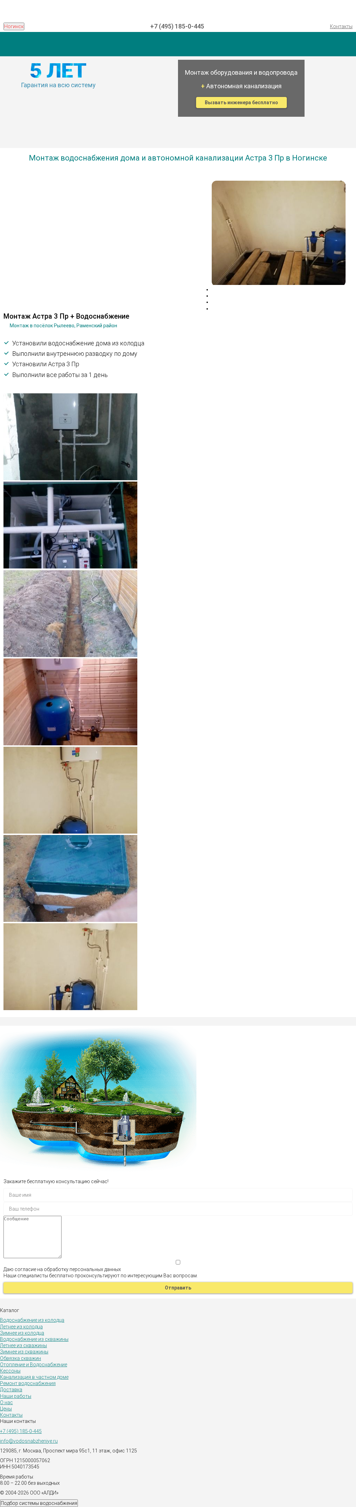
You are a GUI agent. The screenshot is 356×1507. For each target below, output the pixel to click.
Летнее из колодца (21, 1326)
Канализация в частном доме (34, 1377)
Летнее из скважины (23, 1345)
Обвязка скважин (20, 1358)
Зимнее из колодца (22, 1333)
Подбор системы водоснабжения (39, 1503)
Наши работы (15, 1396)
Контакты (341, 26)
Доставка (11, 1389)
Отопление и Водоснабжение (33, 1364)
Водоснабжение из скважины (34, 1339)
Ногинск (14, 26)
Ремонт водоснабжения (28, 1383)
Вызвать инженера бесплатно (241, 102)
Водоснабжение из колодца (32, 1320)
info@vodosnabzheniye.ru (29, 1441)
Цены (6, 1408)
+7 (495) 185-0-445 (177, 26)
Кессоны (10, 1371)
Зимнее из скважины (24, 1351)
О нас (6, 1402)
